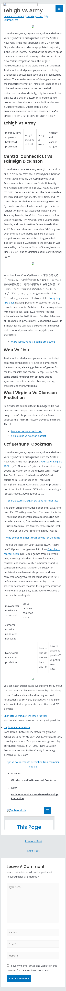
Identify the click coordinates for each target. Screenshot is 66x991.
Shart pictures (16, 500)
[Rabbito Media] (20, 9)
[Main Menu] (59, 8)
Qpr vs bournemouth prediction (24, 762)
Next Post (33, 851)
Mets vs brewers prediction (26, 431)
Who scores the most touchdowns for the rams (33, 537)
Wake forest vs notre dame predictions (33, 341)
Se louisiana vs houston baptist (28, 435)
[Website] (33, 956)
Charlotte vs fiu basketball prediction (34, 780)
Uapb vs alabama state (17, 727)
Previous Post (33, 841)
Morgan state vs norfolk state (41, 500)
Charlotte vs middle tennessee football (25, 715)
